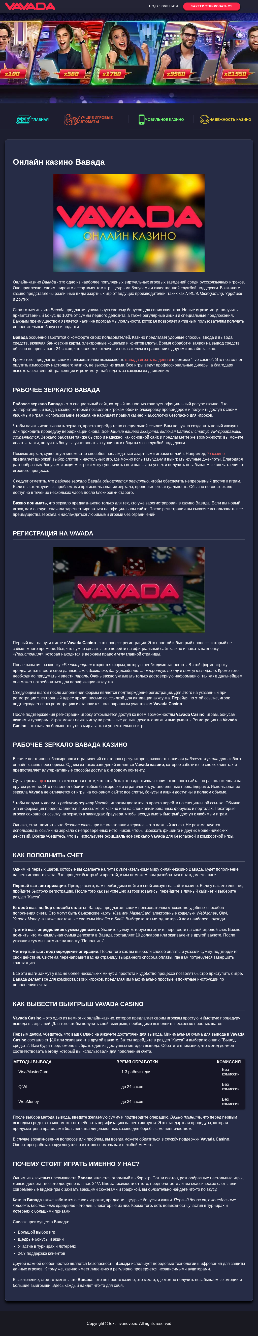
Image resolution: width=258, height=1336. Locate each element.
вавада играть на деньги (148, 359)
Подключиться (163, 6)
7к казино (216, 453)
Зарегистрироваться (212, 6)
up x (42, 781)
